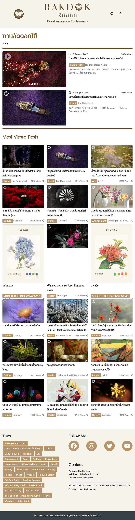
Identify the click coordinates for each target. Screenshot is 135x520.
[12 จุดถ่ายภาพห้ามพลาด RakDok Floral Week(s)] (34, 107)
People (95, 375)
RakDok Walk (33, 490)
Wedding (9, 501)
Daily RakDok (12, 453)
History (96, 414)
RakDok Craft (12, 480)
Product (30, 474)
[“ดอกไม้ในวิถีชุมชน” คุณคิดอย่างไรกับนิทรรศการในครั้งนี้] (34, 69)
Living (51, 469)
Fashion (37, 459)
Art (93, 181)
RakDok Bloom (46, 474)
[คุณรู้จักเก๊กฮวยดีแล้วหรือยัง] (67, 351)
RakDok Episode (31, 480)
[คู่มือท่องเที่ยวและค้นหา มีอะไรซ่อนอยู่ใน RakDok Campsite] (23, 156)
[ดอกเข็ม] (112, 253)
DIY (38, 453)
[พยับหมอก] (23, 253)
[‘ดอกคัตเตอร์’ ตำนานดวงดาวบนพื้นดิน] (23, 311)
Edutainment (11, 459)
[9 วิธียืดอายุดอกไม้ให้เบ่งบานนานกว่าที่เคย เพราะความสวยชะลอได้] (112, 196)
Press (19, 474)
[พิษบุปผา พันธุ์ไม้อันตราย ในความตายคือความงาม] (23, 390)
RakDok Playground (15, 485)
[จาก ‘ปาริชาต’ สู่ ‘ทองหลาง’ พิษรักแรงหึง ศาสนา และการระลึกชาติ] (112, 311)
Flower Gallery (29, 464)
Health (51, 295)
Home (5, 43)
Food (43, 464)
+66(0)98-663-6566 (83, 477)
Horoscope (22, 469)
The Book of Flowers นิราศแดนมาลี (22, 495)
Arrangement (99, 220)
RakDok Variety (13, 490)
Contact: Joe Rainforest (82, 489)
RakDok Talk (76, 64)
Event (73, 103)
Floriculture (51, 459)
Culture (7, 220)
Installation (38, 469)
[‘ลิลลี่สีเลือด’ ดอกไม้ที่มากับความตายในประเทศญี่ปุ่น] (23, 196)
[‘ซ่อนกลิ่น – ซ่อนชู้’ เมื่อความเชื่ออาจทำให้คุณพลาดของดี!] (67, 196)
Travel (47, 495)
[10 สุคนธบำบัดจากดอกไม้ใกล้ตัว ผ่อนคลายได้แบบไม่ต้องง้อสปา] (67, 390)
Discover (27, 453)
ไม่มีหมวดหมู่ (23, 501)
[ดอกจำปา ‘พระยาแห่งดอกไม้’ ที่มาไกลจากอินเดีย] (112, 390)
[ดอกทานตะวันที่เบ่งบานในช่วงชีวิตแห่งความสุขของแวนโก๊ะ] (112, 351)
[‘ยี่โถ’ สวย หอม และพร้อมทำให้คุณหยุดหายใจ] (67, 236)
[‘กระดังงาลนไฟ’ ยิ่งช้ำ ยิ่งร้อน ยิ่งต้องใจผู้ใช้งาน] (23, 351)
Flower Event (11, 464)
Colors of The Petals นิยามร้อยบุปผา (22, 295)
